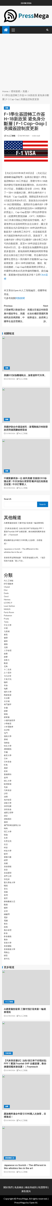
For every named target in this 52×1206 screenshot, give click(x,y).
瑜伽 (6, 835)
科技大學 (7, 850)
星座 (6, 771)
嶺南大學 (7, 736)
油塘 (6, 796)
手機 (6, 752)
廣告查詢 (26, 1191)
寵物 (6, 714)
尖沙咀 (7, 730)
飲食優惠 (7, 936)
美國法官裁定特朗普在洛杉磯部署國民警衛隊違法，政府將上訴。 (37, 313)
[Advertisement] (26, 62)
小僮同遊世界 (9, 720)
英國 (6, 892)
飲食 (6, 933)
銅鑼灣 (7, 914)
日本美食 (7, 761)
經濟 (6, 860)
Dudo (6, 593)
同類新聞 (20, 298)
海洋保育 (7, 800)
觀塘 (6, 904)
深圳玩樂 (7, 806)
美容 (6, 869)
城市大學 (7, 692)
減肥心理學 (8, 812)
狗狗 (6, 828)
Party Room (9, 612)
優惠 (6, 644)
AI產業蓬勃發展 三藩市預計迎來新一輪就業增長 (24, 523)
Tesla (6, 622)
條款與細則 (31, 1187)
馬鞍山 (7, 952)
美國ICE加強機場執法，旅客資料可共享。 (25, 375)
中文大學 (7, 625)
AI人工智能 (11, 136)
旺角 (6, 765)
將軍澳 (7, 717)
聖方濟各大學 (9, 882)
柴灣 (6, 777)
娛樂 (6, 711)
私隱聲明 (43, 1187)
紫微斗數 (7, 857)
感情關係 (7, 749)
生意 (6, 838)
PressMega (20, 1202)
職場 (6, 885)
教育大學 (7, 755)
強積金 (7, 742)
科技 (6, 847)
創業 (6, 653)
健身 (6, 641)
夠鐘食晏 (7, 695)
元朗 (6, 647)
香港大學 (7, 943)
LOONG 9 (8, 603)
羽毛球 (7, 879)
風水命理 (7, 930)
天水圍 (7, 698)
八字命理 (7, 650)
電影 (6, 917)
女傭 (6, 708)
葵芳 (6, 898)
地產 (6, 688)
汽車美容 (7, 790)
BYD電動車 (8, 584)
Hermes (7, 599)
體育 (6, 955)
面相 (6, 927)
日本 (6, 758)
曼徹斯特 (7, 774)
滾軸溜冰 (7, 819)
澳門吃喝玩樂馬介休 (12, 825)
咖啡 (6, 682)
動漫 (6, 663)
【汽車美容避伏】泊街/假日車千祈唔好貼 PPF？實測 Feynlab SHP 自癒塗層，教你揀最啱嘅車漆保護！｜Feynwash (24, 531)
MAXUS (7, 609)
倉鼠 (6, 634)
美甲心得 (7, 876)
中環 (6, 628)
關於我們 (8, 1187)
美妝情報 (7, 866)
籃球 (6, 854)
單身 (6, 685)
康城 (6, 739)
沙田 (6, 793)
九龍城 (7, 631)
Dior (6, 590)
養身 (6, 939)
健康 (6, 638)
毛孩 (6, 787)
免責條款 (19, 1187)
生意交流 (7, 841)
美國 (6, 108)
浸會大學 (7, 803)
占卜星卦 (7, 672)
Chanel (7, 587)
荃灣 (6, 895)
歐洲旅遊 (7, 784)
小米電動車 (8, 727)
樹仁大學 (7, 781)
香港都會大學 (9, 949)
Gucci (6, 596)
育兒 (6, 889)
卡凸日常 (7, 676)
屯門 (6, 733)
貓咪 (6, 908)
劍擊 (6, 657)
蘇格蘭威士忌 (9, 901)
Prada (6, 619)
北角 (6, 666)
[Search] (47, 30)
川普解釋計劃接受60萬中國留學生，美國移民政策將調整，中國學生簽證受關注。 (14, 313)
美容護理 (7, 873)
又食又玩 (7, 679)
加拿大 (7, 660)
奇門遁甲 (7, 704)
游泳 (6, 816)
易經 (6, 768)
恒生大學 (7, 746)
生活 (6, 844)
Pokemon (8, 615)
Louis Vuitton (9, 606)
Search (7, 498)
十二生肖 (7, 669)
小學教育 (7, 723)
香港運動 (7, 946)
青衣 (6, 924)
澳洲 (6, 822)
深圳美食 (7, 809)
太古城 (7, 701)
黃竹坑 (7, 958)
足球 (6, 911)
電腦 (6, 920)
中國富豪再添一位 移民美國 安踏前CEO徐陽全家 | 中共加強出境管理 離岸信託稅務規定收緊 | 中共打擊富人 (26, 481)
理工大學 (7, 831)
